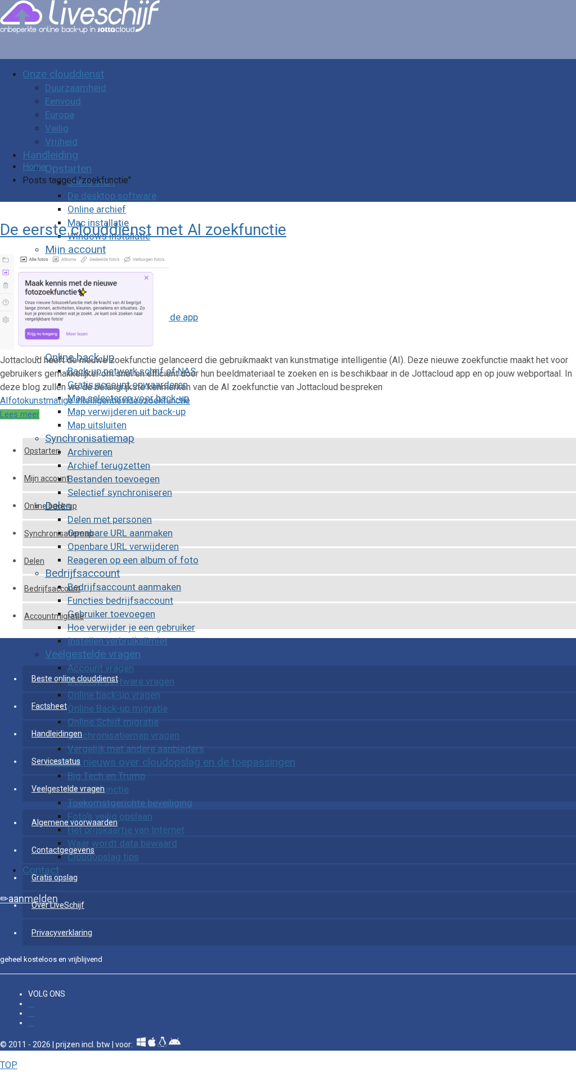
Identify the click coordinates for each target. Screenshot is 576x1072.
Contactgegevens (63, 849)
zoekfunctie (166, 400)
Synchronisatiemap (58, 533)
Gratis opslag (55, 877)
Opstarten (42, 450)
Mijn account (46, 478)
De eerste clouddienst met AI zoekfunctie (143, 229)
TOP (8, 1065)
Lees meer (19, 414)
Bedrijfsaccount (52, 588)
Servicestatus (56, 761)
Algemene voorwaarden (75, 822)
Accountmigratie (54, 616)
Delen (34, 561)
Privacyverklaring (62, 932)
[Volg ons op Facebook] (31, 1003)
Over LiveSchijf (58, 905)
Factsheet (49, 706)
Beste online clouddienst (75, 678)
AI (4, 400)
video (132, 400)
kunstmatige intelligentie (73, 400)
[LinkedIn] (31, 1013)
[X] (31, 1023)
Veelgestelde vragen (68, 788)
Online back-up (50, 505)
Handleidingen (57, 733)
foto (16, 400)
